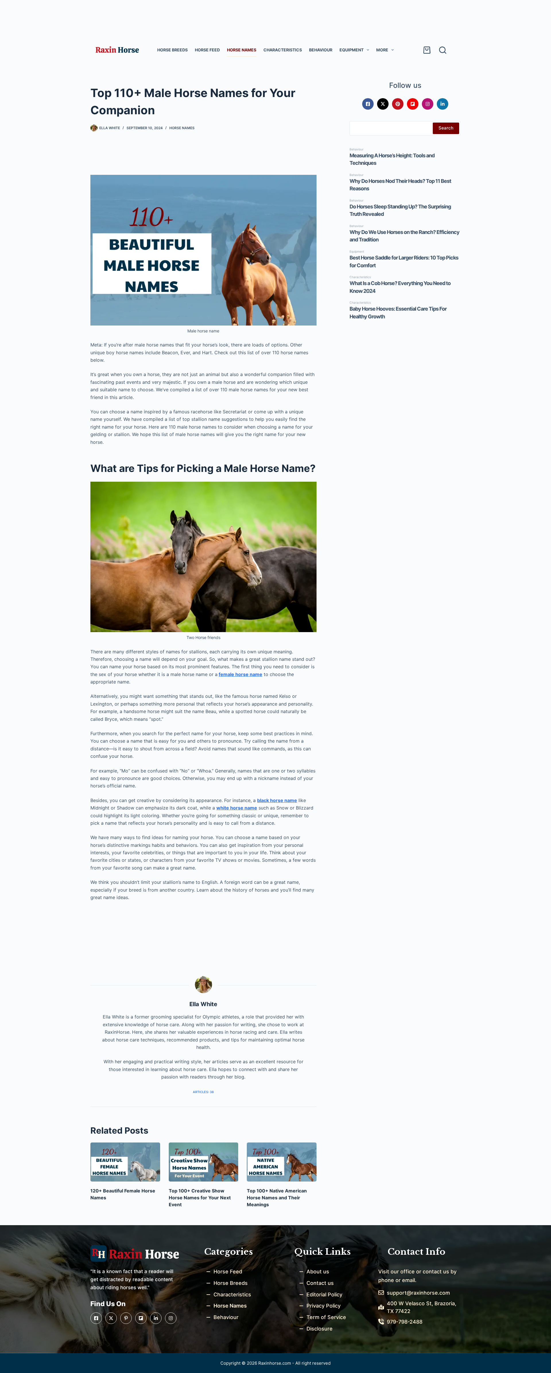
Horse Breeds (172, 49)
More (382, 49)
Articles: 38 (203, 1092)
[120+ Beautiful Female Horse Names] (125, 1162)
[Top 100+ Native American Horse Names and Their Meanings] (282, 1162)
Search (446, 128)
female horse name (240, 674)
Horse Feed (207, 49)
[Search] (442, 50)
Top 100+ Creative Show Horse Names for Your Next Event (200, 1197)
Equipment (351, 49)
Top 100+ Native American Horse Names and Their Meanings (277, 1197)
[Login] (410, 50)
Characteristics (282, 49)
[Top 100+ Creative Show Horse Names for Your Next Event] (203, 1162)
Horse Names (241, 49)
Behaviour (320, 49)
